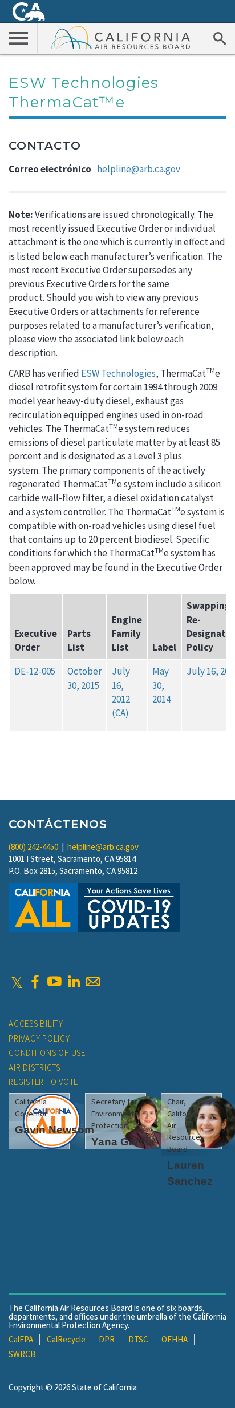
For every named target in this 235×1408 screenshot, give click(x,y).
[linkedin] (73, 981)
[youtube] (54, 981)
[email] (93, 981)
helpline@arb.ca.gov (138, 169)
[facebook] (34, 981)
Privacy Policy (39, 1038)
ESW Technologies (118, 373)
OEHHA (174, 1339)
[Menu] (19, 38)
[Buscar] (219, 38)
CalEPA (21, 1339)
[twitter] (17, 981)
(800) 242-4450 (33, 846)
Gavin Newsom (54, 1130)
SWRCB (22, 1354)
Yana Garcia (123, 1142)
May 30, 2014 (161, 685)
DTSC (138, 1339)
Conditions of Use (47, 1052)
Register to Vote (43, 1081)
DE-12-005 (34, 671)
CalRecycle (66, 1339)
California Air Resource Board (121, 37)
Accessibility (36, 1023)
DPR (107, 1339)
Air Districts (34, 1067)
